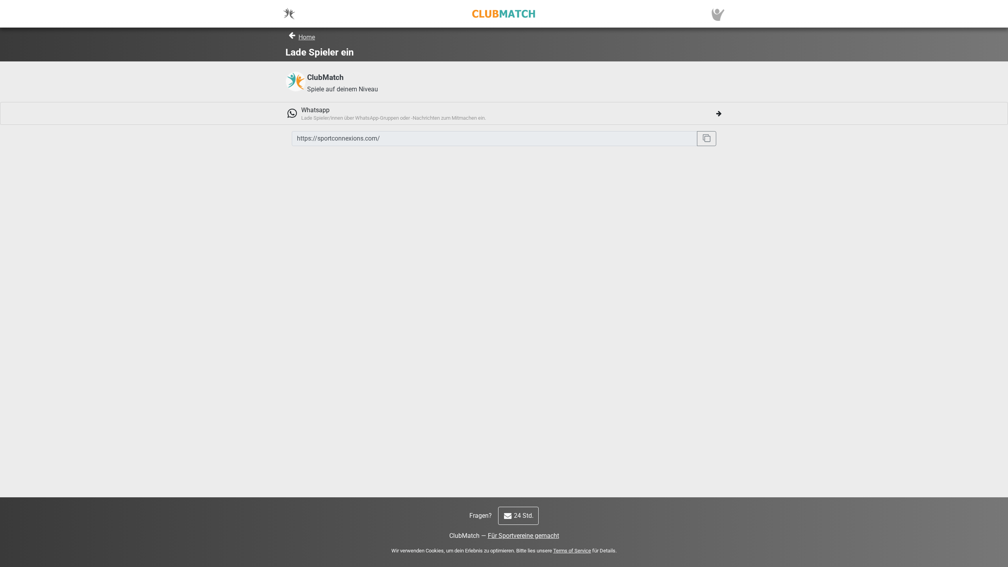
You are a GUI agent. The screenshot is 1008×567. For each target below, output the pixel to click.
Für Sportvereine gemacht (523, 535)
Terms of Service (572, 551)
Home (306, 37)
